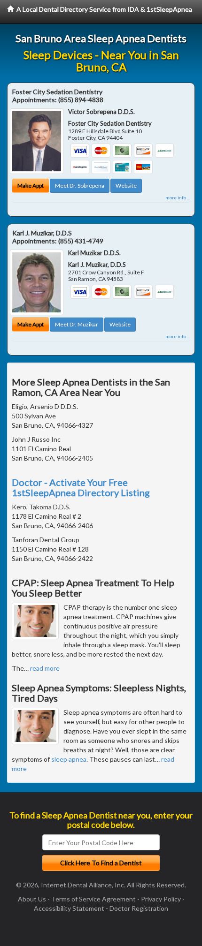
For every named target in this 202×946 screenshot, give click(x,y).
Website (126, 185)
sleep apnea (68, 759)
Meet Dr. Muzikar (76, 324)
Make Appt (30, 185)
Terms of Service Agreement (93, 899)
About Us (32, 899)
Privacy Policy (161, 899)
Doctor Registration (138, 908)
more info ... (177, 197)
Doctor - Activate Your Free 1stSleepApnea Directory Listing (81, 487)
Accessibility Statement (69, 908)
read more (45, 668)
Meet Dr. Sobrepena (79, 185)
